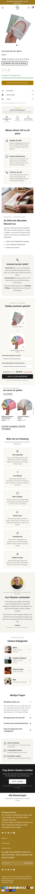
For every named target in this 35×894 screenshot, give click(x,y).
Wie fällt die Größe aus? (12, 702)
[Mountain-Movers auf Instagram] (5, 833)
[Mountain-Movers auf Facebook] (3, 833)
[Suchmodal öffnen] (28, 7)
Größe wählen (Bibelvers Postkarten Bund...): (13, 363)
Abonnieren (28, 863)
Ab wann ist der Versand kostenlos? (16, 723)
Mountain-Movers (19, 876)
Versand (11, 102)
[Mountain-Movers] (17, 7)
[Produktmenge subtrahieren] (3, 70)
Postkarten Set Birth (17, 326)
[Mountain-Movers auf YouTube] (14, 833)
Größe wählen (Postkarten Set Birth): (11, 355)
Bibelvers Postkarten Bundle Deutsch (17, 351)
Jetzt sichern (17, 781)
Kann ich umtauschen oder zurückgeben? (13, 730)
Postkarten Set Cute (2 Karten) (14, 63)
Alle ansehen (7, 393)
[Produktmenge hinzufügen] (8, 70)
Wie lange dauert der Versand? (14, 718)
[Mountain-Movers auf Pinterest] (8, 833)
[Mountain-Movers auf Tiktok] (11, 833)
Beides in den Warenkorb (17, 376)
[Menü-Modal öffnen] (2, 7)
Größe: (15, 59)
